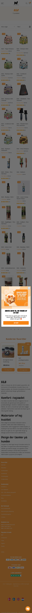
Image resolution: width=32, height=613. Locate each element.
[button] (27, 608)
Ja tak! (16, 323)
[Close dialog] (29, 288)
